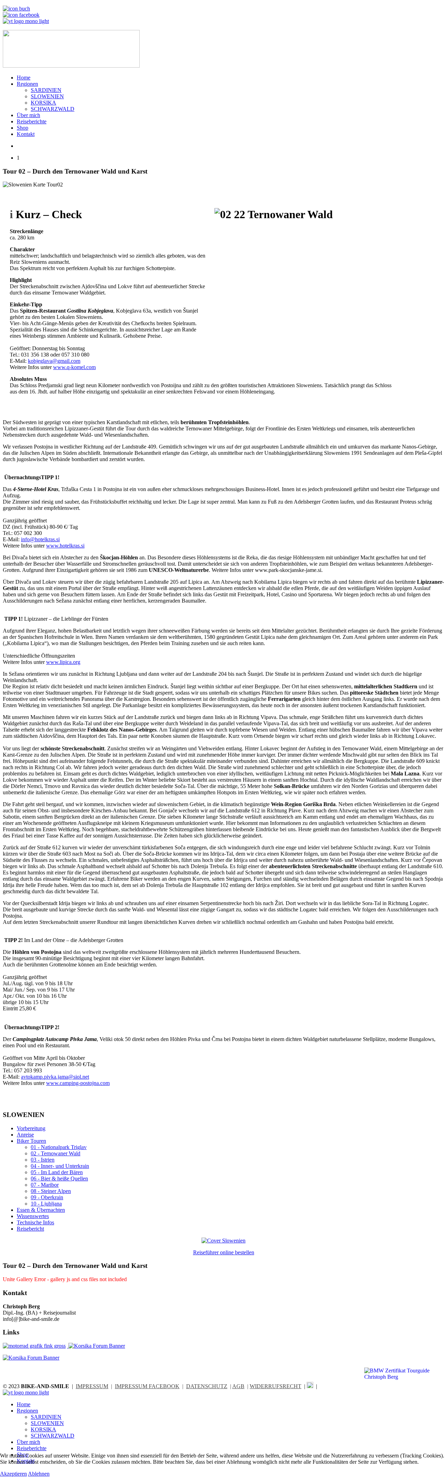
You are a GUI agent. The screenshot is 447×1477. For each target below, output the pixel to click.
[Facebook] (21, 15)
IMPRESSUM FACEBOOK (147, 1386)
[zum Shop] (16, 9)
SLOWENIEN (47, 96)
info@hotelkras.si (40, 539)
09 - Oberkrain (47, 1197)
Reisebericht (30, 1229)
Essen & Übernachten (41, 1210)
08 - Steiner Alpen (51, 1191)
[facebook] (310, 1386)
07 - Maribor (45, 1185)
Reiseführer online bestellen (223, 1252)
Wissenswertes (33, 1216)
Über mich (28, 115)
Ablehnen (39, 1474)
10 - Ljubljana (46, 1204)
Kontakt (26, 134)
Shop (22, 128)
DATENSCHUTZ (206, 1386)
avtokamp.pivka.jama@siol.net (55, 1077)
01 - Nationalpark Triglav (59, 1147)
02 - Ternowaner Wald (55, 1153)
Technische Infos (35, 1222)
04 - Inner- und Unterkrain (60, 1166)
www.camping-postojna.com (78, 1083)
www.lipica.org (63, 662)
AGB (238, 1386)
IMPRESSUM (92, 1386)
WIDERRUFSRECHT (275, 1386)
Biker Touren (31, 1141)
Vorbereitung (31, 1128)
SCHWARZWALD (52, 109)
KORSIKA (43, 103)
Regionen (27, 84)
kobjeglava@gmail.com (54, 361)
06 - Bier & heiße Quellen (59, 1178)
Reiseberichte (31, 121)
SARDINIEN (46, 90)
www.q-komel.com (74, 367)
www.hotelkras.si (65, 546)
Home (23, 78)
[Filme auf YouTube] (26, 21)
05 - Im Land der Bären (57, 1172)
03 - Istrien (42, 1160)
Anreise (25, 1135)
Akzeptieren (13, 1474)
